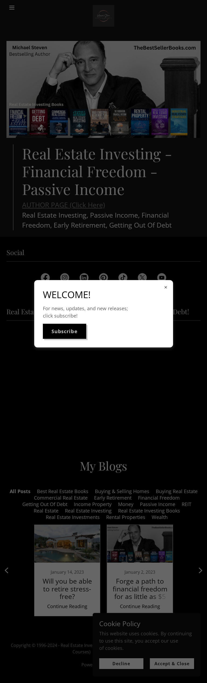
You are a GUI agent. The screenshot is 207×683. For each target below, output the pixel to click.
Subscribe (64, 331)
